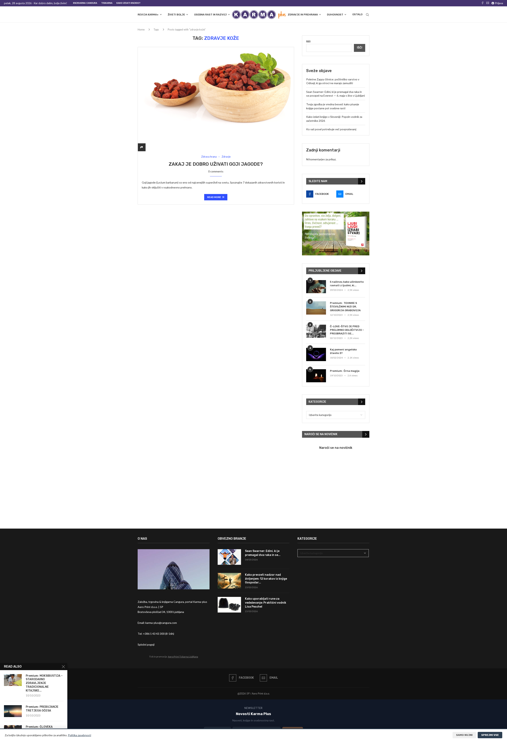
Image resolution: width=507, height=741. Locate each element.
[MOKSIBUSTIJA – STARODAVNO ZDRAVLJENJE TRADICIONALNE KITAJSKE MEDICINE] (13, 680)
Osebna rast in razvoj (210, 14)
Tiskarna (106, 3)
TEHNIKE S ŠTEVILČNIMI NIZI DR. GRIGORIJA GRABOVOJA (345, 307)
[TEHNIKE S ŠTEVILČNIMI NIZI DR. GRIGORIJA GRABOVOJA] (316, 308)
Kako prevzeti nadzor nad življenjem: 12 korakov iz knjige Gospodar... (266, 578)
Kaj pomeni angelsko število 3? (343, 351)
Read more (214, 197)
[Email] (487, 3)
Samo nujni (464, 734)
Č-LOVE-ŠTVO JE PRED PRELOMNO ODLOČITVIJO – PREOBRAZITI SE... (347, 330)
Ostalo (357, 14)
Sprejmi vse (490, 734)
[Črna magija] (316, 375)
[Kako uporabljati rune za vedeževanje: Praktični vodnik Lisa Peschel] (229, 605)
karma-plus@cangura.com (161, 622)
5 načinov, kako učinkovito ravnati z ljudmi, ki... (347, 283)
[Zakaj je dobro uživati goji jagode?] (216, 99)
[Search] (367, 15)
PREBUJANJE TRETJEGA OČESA (42, 708)
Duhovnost (335, 14)
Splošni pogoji (146, 644)
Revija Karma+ (148, 14)
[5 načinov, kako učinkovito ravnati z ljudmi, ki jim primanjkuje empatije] (316, 286)
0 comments (215, 171)
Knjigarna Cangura (85, 3)
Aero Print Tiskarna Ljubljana (183, 656)
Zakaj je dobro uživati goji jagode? (216, 164)
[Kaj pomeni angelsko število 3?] (316, 354)
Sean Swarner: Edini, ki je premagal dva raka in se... (262, 553)
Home (141, 29)
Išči (308, 41)
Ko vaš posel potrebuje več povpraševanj (331, 129)
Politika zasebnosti (79, 735)
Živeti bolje (176, 14)
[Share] (141, 147)
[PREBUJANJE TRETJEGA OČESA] (13, 711)
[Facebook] (482, 3)
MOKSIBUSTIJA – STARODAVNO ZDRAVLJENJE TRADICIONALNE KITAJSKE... (44, 683)
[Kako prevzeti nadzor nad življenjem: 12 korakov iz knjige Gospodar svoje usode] (229, 581)
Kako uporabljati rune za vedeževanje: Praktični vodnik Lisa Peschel (265, 602)
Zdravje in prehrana (303, 14)
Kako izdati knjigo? (128, 3)
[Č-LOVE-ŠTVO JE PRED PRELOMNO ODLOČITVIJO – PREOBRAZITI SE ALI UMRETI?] (316, 331)
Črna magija (351, 370)
